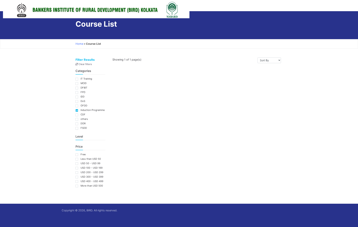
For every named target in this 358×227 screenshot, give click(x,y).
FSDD (84, 128)
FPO (83, 92)
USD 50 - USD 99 (90, 163)
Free (83, 154)
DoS (83, 101)
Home (79, 43)
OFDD (84, 105)
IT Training (86, 78)
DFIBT (84, 87)
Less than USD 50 (91, 158)
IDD (82, 96)
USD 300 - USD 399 (92, 176)
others (84, 119)
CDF (83, 114)
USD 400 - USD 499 (92, 181)
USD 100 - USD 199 (92, 167)
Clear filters (85, 64)
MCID (84, 83)
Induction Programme (93, 110)
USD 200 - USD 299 (92, 172)
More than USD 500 (92, 185)
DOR (83, 123)
